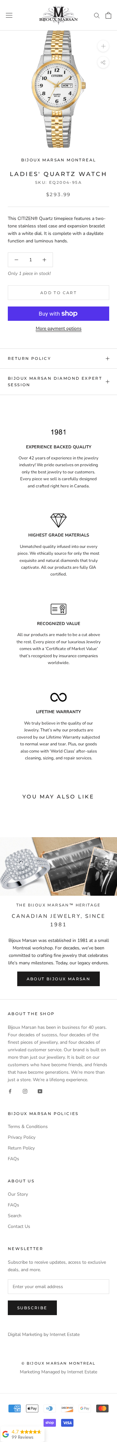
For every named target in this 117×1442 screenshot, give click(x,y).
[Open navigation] (9, 15)
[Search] (97, 15)
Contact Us (19, 1226)
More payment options (59, 328)
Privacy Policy (21, 1137)
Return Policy (29, 358)
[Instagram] (25, 1091)
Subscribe (32, 1307)
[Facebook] (10, 1091)
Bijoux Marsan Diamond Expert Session (55, 381)
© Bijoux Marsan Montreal (58, 1363)
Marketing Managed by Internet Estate (58, 1372)
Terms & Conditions (28, 1126)
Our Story (18, 1194)
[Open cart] (108, 15)
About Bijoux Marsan (59, 978)
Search (14, 1216)
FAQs (13, 1159)
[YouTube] (40, 1091)
